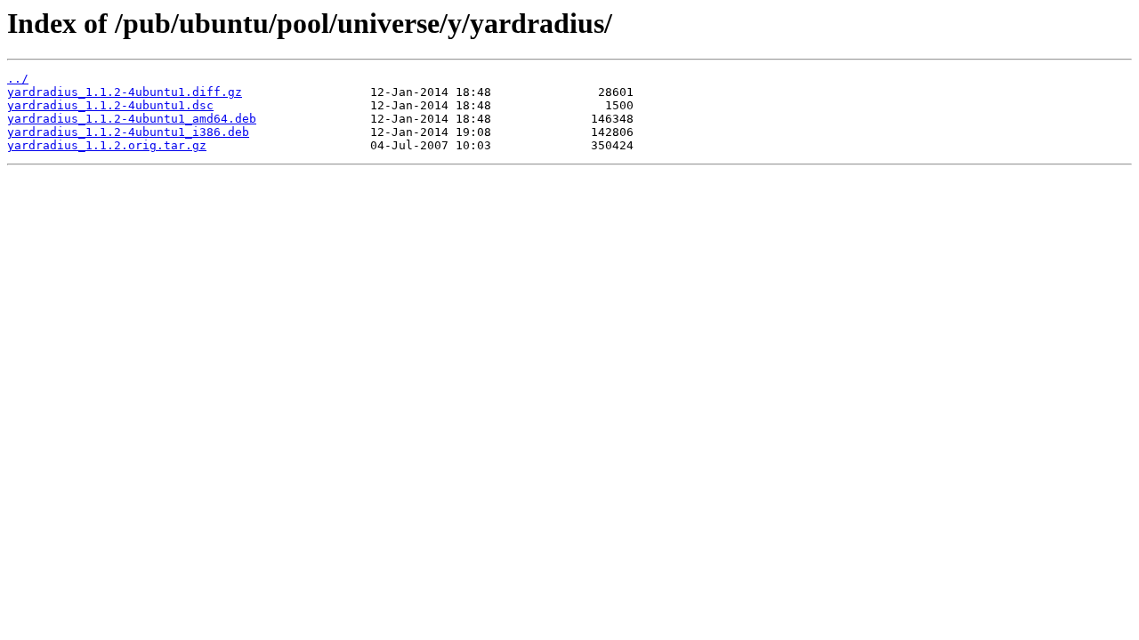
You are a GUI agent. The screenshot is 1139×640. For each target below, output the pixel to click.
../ (17, 78)
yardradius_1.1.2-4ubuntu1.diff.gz (124, 92)
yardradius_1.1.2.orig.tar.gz (106, 145)
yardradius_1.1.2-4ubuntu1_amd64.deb (131, 118)
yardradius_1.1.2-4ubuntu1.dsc (110, 105)
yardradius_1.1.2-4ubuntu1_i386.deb (128, 132)
